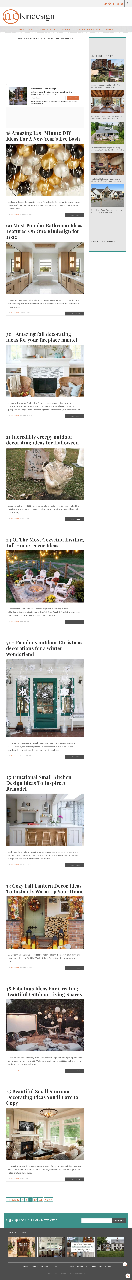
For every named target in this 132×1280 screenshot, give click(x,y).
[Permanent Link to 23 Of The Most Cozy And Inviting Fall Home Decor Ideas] (45, 602)
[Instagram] (117, 4)
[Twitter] (105, 4)
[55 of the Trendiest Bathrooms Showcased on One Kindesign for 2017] (81, 1247)
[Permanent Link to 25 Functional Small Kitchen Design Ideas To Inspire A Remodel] (45, 845)
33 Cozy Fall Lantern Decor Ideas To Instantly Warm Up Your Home (45, 888)
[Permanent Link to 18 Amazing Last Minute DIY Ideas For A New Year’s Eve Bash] (45, 195)
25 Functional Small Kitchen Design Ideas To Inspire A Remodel (38, 783)
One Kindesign (15, 214)
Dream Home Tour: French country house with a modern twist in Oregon (106, 211)
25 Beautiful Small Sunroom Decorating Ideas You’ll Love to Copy (42, 1097)
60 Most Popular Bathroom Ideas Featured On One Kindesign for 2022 (44, 231)
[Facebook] (113, 4)
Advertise (34, 1266)
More (108, 29)
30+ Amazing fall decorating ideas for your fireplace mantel (41, 337)
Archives (44, 1266)
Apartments (47, 29)
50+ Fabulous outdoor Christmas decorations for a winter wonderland (44, 648)
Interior (65, 29)
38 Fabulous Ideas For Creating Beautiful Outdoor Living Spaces (44, 991)
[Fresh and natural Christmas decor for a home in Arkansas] (21, 1247)
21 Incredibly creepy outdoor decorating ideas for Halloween (42, 439)
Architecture (26, 29)
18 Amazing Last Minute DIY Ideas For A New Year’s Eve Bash (43, 136)
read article (74, 215)
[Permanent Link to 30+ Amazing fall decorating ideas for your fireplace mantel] (45, 396)
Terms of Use (96, 1266)
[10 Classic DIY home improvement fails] (51, 1247)
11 (40, 1199)
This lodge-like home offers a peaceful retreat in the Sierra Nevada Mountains (106, 180)
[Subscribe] (121, 4)
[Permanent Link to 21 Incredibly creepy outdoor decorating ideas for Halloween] (45, 499)
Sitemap (108, 1266)
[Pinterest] (109, 4)
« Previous (13, 1199)
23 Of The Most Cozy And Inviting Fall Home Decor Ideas (45, 542)
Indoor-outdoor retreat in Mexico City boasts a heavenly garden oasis (105, 86)
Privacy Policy (83, 1266)
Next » (48, 1199)
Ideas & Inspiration (88, 29)
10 (35, 1199)
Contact (54, 1266)
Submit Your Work (67, 1266)
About (25, 1266)
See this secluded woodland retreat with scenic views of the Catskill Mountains (106, 117)
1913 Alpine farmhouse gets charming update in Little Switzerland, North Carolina (107, 149)
